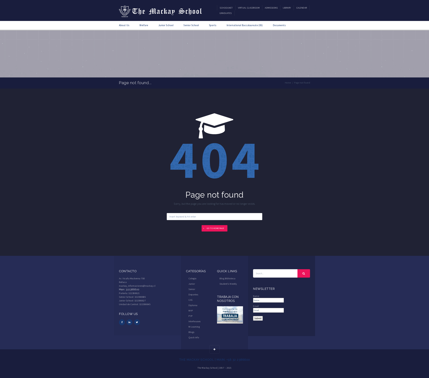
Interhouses (195, 321)
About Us (124, 25)
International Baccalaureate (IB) (245, 25)
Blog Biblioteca (227, 278)
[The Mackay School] (161, 10)
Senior (192, 289)
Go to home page (215, 228)
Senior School (191, 25)
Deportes (193, 294)
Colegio (193, 278)
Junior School (166, 25)
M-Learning (194, 326)
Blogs (191, 332)
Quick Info (194, 337)
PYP (191, 315)
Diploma (193, 305)
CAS (191, 299)
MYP (191, 310)
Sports (213, 25)
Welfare (143, 25)
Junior (192, 283)
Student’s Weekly (228, 283)
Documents (279, 25)
